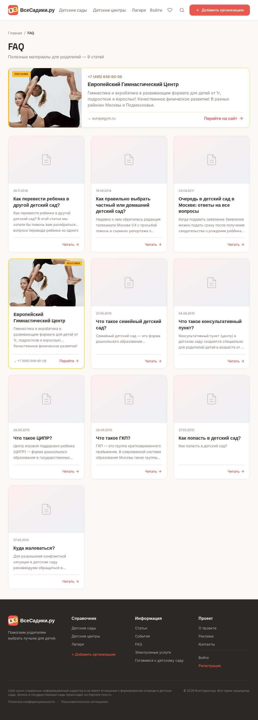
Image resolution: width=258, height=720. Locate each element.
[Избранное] (169, 10)
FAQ (138, 644)
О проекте (207, 628)
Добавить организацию (223, 10)
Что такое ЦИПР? (32, 438)
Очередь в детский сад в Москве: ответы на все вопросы (206, 205)
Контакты (207, 644)
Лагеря (139, 10)
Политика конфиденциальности (31, 702)
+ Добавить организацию (94, 654)
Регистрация (210, 665)
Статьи (141, 628)
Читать (68, 244)
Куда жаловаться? (34, 548)
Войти (156, 10)
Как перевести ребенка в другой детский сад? (41, 202)
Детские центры (109, 10)
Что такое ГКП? (113, 438)
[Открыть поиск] (181, 10)
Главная (15, 33)
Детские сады (73, 10)
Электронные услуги (153, 652)
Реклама (206, 636)
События (142, 636)
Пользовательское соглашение (84, 702)
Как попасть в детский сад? (210, 438)
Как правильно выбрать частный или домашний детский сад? (123, 205)
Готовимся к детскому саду (159, 660)
